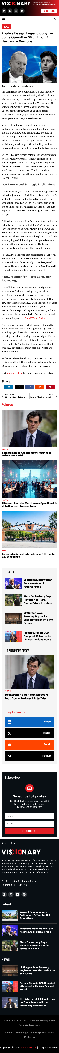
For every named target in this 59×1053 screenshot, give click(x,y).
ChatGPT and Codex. (35, 318)
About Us (8, 1021)
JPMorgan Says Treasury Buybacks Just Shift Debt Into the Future (37, 970)
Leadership (35, 1033)
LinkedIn (46, 721)
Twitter (47, 733)
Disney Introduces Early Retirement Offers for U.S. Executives (35, 915)
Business (9, 1033)
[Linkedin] (4, 10)
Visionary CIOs (15, 373)
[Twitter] (9, 733)
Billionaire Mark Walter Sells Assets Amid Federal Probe (38, 583)
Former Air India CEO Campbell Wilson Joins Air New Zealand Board (38, 636)
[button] (4, 19)
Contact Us (20, 1021)
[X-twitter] (10, 10)
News (6, 26)
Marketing (29, 1037)
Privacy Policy (47, 1021)
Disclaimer (33, 1021)
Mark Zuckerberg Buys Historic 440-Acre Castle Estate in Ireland (38, 600)
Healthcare (48, 1033)
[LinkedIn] (9, 722)
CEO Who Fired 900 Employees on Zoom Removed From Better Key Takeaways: (37, 1002)
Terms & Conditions (29, 1025)
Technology (21, 1033)
